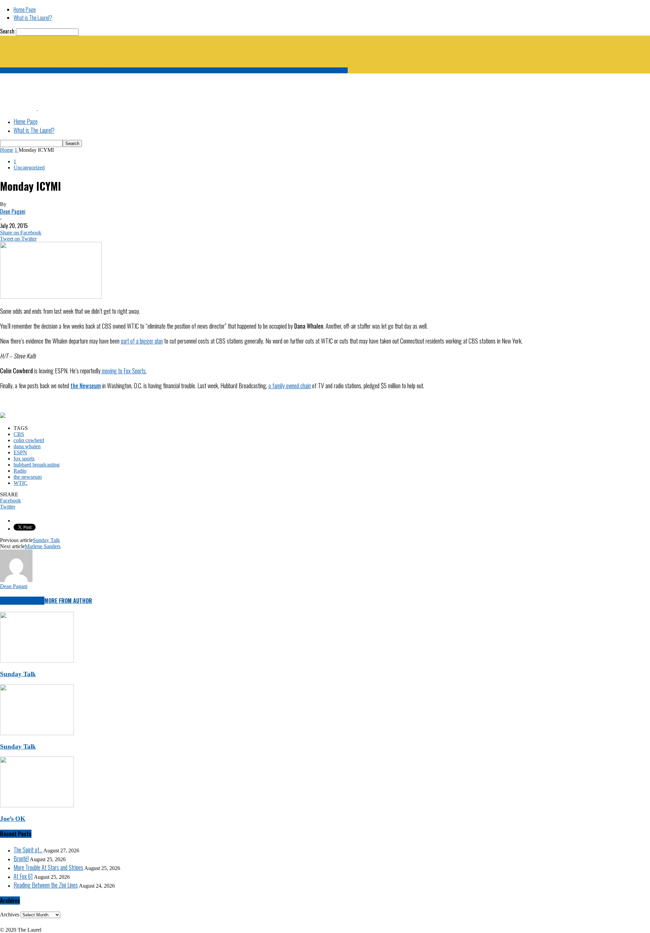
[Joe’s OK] (37, 805)
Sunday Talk (46, 540)
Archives (9, 914)
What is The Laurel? (33, 18)
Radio (20, 471)
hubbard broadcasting (37, 465)
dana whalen (27, 446)
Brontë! (21, 858)
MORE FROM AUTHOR (68, 601)
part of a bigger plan (142, 340)
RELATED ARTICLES (22, 601)
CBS (19, 434)
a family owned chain (289, 385)
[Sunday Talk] (37, 661)
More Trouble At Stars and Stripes (48, 867)
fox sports (24, 458)
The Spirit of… (28, 849)
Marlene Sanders (43, 546)
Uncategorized (29, 167)
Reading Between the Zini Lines (46, 884)
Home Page (25, 9)
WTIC (20, 483)
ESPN (20, 452)
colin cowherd (29, 440)
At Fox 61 (23, 876)
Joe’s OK (12, 818)
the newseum (28, 477)
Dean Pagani (12, 211)
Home (6, 150)
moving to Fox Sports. (124, 370)
